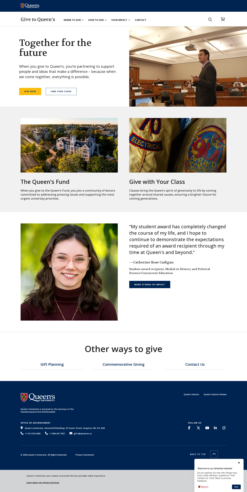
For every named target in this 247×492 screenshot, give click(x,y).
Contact (140, 20)
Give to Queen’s (38, 19)
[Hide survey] (239, 463)
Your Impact (119, 20)
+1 (32, 433)
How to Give (96, 20)
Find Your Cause (61, 91)
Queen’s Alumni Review (215, 394)
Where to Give (72, 20)
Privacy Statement (85, 454)
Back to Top (198, 454)
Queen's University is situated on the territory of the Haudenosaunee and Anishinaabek (47, 410)
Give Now (30, 91)
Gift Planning (52, 364)
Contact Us (195, 364)
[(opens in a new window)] (190, 428)
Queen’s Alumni (191, 394)
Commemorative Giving (123, 364)
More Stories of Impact (149, 284)
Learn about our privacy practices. (42, 482)
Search (210, 20)
